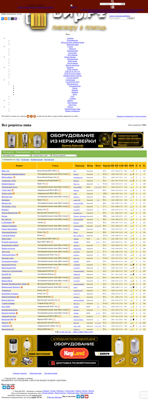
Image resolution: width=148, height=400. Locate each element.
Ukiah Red (6, 326)
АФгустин (6, 252)
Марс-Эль (5, 171)
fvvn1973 (77, 206)
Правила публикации (125, 116)
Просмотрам (49, 160)
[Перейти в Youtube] (12, 387)
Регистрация (24, 8)
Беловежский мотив (9, 310)
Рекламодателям (50, 373)
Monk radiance (7, 177)
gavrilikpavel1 (78, 177)
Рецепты (139, 10)
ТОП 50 (36, 152)
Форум (133, 12)
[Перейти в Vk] (8, 387)
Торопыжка (6, 277)
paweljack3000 (78, 203)
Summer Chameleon (9, 226)
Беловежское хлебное (10, 245)
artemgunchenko (79, 271)
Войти (127, 16)
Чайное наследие (8, 248)
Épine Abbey (6, 239)
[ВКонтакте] (2, 18)
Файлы (119, 12)
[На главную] (65, 32)
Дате (18, 160)
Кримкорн (6, 200)
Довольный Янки (8, 255)
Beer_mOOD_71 (79, 235)
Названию (25, 160)
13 (140, 255)
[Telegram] (9, 18)
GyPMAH (77, 265)
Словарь (111, 12)
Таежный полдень (9, 316)
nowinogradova (78, 319)
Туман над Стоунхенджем (12, 271)
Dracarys (5, 323)
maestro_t (77, 197)
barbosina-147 (78, 290)
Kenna (76, 232)
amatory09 (77, 200)
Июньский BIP (7, 319)
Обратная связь (45, 8)
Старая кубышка (8, 303)
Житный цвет (7, 197)
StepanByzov (78, 213)
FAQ (104, 12)
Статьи (118, 10)
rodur (75, 193)
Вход (34, 8)
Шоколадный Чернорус (11, 287)
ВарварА (5, 210)
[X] (12, 18)
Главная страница (19, 373)
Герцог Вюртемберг (9, 229)
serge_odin (77, 326)
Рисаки (4, 216)
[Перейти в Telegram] (4, 387)
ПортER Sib (6, 274)
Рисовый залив (8, 258)
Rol (75, 171)
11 (140, 326)
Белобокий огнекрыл (10, 294)
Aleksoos (76, 229)
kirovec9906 (78, 187)
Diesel (75, 287)
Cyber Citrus (6, 190)
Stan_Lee (76, 184)
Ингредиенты (95, 12)
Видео (126, 12)
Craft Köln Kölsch (8, 235)
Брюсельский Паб (9, 268)
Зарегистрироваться (117, 16)
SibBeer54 (77, 274)
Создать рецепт (140, 116)
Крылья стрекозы (8, 313)
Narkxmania (77, 248)
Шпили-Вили (7, 281)
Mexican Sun (6, 203)
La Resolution (7, 222)
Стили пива (129, 10)
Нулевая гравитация (10, 242)
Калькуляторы (106, 10)
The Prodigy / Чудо (9, 206)
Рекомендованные (22, 152)
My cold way (6, 219)
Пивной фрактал (8, 184)
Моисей (76, 181)
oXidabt (76, 239)
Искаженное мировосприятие (13, 174)
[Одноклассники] (6, 18)
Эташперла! (6, 290)
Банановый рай (8, 329)
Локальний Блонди (9, 232)
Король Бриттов (8, 300)
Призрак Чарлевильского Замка (14, 284)
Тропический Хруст (9, 187)
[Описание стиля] (58, 171)
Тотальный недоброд (10, 261)
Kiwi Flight (6, 307)
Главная (85, 10)
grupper (76, 174)
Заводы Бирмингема (10, 213)
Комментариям (37, 160)
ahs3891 (76, 261)
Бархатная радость (9, 265)
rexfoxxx (76, 255)
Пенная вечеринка (9, 297)
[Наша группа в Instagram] (34, 116)
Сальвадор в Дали (9, 181)
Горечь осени (7, 193)
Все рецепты (8, 152)
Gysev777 (77, 294)
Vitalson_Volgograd (80, 216)
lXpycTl (76, 323)
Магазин (94, 10)
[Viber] (15, 18)
